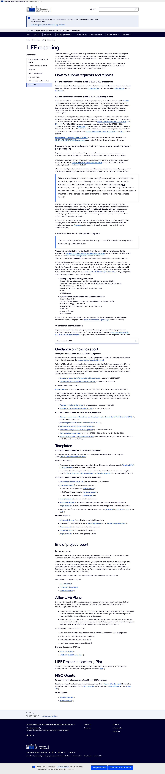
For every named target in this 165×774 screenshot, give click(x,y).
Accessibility (98, 756)
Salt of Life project (66, 651)
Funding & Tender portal (112, 684)
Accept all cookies (99, 768)
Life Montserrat (65, 584)
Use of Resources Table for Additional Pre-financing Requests (88, 473)
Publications (125, 35)
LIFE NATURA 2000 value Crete (71, 655)
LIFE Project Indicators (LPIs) (38, 81)
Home (28, 35)
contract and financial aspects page (96, 320)
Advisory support (81, 35)
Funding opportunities (64, 35)
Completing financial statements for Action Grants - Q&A (80, 423)
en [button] (94, 9)
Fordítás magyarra (36, 25)
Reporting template (66, 697)
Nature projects (88, 488)
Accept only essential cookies (120, 768)
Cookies (67, 756)
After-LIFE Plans (33, 77)
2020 (61, 511)
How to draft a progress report (70, 433)
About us (36, 35)
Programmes (48, 35)
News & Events (112, 35)
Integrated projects (89, 492)
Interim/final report (66, 499)
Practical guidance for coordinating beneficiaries (77, 436)
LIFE (43, 40)
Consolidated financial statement (71, 482)
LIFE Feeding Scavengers (69, 587)
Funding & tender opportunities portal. (91, 360)
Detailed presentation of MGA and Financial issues (78, 381)
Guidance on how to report (37, 66)
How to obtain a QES (64, 341)
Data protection (117, 728)
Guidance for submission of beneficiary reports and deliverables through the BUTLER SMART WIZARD (96, 417)
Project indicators (66, 530)
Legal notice (88, 756)
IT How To (59, 91)
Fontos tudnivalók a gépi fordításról (54, 25)
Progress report (65, 506)
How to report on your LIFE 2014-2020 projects (76, 430)
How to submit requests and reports (38, 61)
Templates (31, 69)
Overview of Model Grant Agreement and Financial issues (80, 378)
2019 (127, 509)
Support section (93, 88)
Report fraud (116, 731)
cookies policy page (63, 767)
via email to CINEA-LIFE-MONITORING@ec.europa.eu (85, 253)
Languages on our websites (53, 756)
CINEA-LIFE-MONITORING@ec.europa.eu (70, 140)
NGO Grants (32, 85)
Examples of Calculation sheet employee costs (76, 408)
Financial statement (66, 485)
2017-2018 (119, 509)
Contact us (87, 728)
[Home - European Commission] (40, 8)
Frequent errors (60, 389)
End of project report (35, 73)
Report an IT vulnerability (34, 756)
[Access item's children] (41, 34)
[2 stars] (28, 716)
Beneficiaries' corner (95, 35)
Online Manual (119, 88)
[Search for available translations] (64, 91)
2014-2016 (109, 509)
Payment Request (66, 700)
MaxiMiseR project (66, 591)
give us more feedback (50, 716)
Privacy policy (77, 756)
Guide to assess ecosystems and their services (76, 426)
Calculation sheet (77, 405)
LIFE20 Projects (88, 495)
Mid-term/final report (67, 502)
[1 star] (27, 716)
